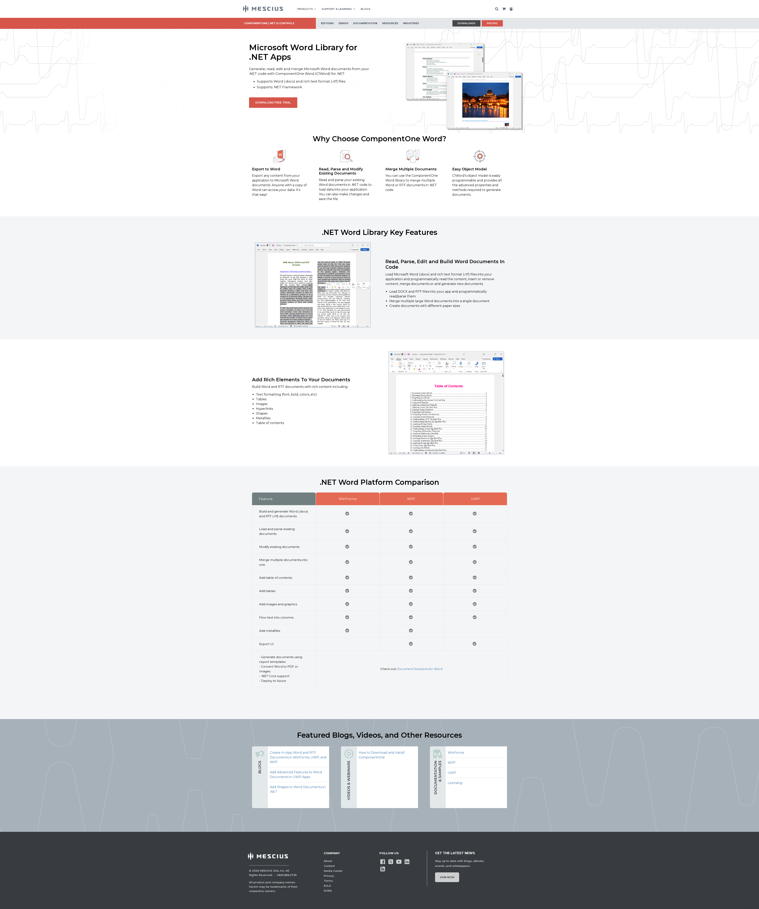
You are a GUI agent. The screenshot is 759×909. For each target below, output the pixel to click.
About (328, 861)
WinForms (456, 752)
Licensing (455, 783)
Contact (329, 865)
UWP (452, 773)
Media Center (333, 870)
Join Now (447, 877)
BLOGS (365, 8)
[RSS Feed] (383, 868)
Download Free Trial (273, 102)
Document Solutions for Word (419, 669)
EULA (327, 885)
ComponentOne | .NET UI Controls (269, 23)
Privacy (329, 875)
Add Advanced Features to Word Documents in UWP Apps (296, 774)
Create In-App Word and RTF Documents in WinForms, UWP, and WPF (298, 757)
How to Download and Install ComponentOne (382, 755)
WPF (452, 763)
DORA (328, 890)
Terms (328, 880)
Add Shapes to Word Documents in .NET (298, 789)
